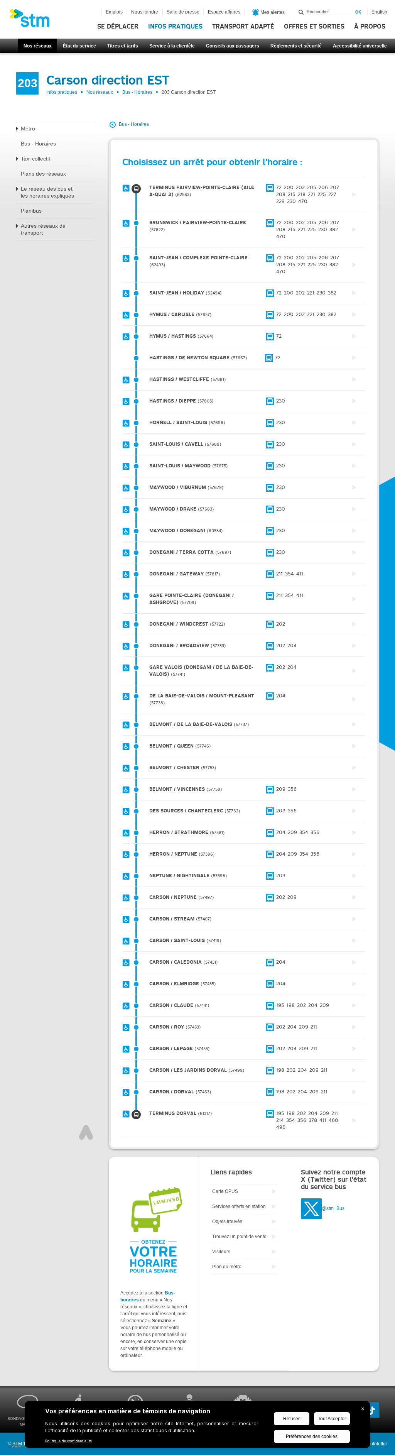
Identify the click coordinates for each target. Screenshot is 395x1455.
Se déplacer (117, 26)
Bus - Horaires (137, 92)
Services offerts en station (239, 1206)
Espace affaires (224, 12)
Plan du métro (226, 1266)
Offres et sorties (314, 26)
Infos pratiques (175, 26)
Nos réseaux (38, 46)
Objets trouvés (227, 1221)
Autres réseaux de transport (43, 229)
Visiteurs (221, 1251)
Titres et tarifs (122, 46)
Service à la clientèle (172, 46)
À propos (369, 26)
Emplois (114, 12)
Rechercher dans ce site (301, 12)
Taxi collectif (35, 159)
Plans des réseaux (43, 174)
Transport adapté (243, 26)
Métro (28, 128)
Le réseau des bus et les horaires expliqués (47, 192)
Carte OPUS (225, 1191)
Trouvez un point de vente (239, 1236)
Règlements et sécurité (296, 46)
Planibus (31, 211)
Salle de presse (183, 12)
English (379, 12)
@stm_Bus (333, 1208)
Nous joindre (144, 12)
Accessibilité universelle (360, 46)
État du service (79, 46)
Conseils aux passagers (232, 46)
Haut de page (86, 1132)
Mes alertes (272, 12)
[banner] (33, 20)
